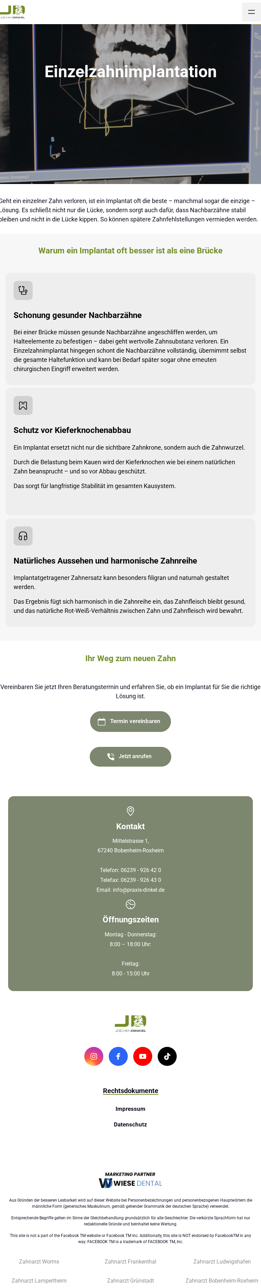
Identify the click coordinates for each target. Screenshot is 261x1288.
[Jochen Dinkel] (130, 1180)
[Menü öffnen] (251, 11)
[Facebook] (118, 1056)
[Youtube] (142, 1056)
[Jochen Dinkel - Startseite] (12, 11)
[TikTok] (167, 1056)
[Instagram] (93, 1056)
